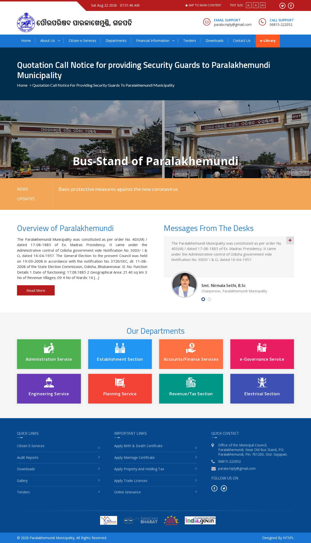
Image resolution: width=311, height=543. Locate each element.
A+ (263, 5)
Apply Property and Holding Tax (139, 469)
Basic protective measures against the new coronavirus (118, 189)
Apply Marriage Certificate (134, 457)
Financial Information (152, 40)
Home (26, 40)
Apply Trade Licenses (130, 480)
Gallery (22, 480)
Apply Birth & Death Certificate (138, 445)
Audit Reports (27, 457)
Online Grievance (127, 492)
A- (248, 5)
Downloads (215, 40)
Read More (35, 290)
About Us (47, 40)
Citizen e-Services (82, 40)
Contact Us (242, 40)
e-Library (268, 40)
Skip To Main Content (204, 5)
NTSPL (288, 537)
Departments (116, 40)
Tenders (189, 40)
